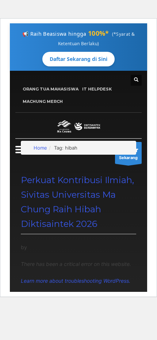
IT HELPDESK (97, 89)
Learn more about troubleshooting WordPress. (75, 281)
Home (40, 148)
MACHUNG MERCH (43, 101)
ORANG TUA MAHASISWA (50, 89)
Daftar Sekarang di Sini (78, 58)
